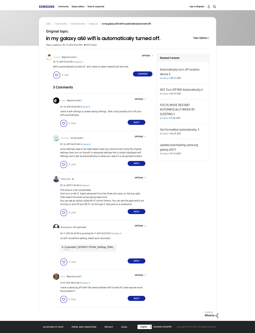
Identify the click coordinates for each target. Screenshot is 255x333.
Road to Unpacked (96, 6)
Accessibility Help (53, 327)
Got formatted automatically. (178, 129)
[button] (147, 55)
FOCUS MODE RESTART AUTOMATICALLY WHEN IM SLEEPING (177, 109)
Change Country (162, 327)
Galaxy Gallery (78, 6)
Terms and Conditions (84, 327)
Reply (136, 122)
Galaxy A (79, 62)
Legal (124, 327)
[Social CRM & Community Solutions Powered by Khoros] (211, 314)
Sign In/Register (196, 6)
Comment (143, 74)
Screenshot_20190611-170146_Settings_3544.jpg (90, 247)
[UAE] (46, 6)
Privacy (108, 327)
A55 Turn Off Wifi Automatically (180, 89)
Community (63, 6)
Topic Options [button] (200, 38)
